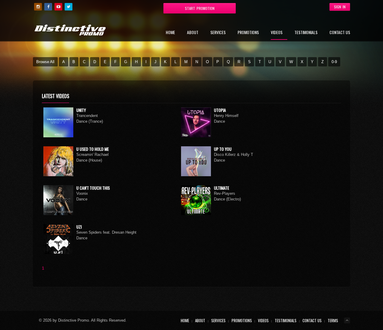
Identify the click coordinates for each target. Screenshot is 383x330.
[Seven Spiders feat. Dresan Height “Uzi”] (58, 239)
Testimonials (305, 32)
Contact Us (339, 32)
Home (170, 32)
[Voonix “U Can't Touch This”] (58, 200)
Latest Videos (55, 96)
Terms (333, 320)
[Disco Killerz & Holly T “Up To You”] (196, 161)
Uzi (79, 226)
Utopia (220, 110)
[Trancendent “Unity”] (58, 122)
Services (218, 32)
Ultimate (221, 188)
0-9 (334, 62)
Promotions (248, 32)
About (192, 32)
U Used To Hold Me (92, 149)
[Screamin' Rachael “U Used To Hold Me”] (58, 161)
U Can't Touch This (93, 188)
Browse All (45, 62)
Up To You (223, 149)
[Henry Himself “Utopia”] (196, 122)
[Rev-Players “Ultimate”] (196, 200)
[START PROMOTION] (151, 6)
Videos (276, 32)
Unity (81, 110)
